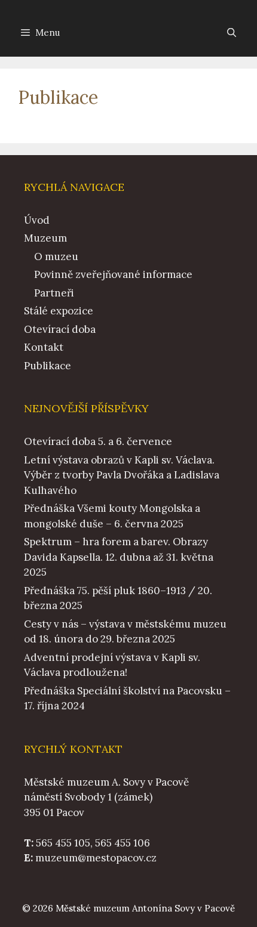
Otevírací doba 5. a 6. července (98, 441)
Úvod (37, 220)
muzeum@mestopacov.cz (96, 857)
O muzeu (56, 256)
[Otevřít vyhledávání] (231, 33)
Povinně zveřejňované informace (113, 274)
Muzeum (45, 238)
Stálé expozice (58, 310)
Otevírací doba (60, 329)
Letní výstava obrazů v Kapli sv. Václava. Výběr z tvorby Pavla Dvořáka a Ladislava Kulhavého (121, 475)
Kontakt (43, 347)
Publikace (47, 365)
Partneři (54, 292)
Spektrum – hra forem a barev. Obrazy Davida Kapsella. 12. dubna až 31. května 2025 (118, 557)
